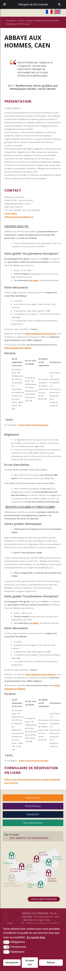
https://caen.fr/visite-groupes (33, 425)
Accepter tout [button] (29, 962)
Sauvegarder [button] (11, 962)
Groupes (29, 20)
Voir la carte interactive (44, 899)
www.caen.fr (10, 213)
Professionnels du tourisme (46, 20)
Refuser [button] (51, 962)
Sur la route (27, 836)
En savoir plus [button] (36, 937)
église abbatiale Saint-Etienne (41, 333)
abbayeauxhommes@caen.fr (19, 216)
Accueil (21, 20)
